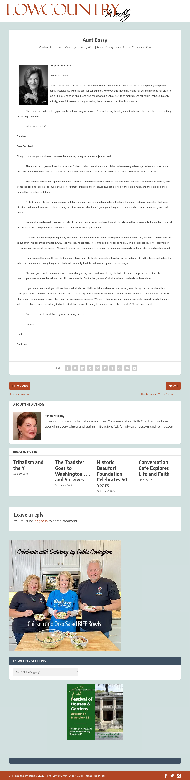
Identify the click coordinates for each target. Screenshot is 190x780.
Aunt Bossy (105, 47)
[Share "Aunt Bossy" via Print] (134, 368)
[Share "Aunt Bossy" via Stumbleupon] (119, 368)
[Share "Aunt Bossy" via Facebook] (67, 368)
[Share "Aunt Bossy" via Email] (127, 368)
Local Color (123, 47)
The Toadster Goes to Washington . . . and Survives (72, 471)
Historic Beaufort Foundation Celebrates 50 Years (112, 473)
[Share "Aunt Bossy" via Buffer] (112, 368)
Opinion (138, 47)
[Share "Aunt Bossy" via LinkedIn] (105, 368)
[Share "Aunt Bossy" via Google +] (82, 368)
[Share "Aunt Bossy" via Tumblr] (90, 368)
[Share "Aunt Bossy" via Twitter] (75, 368)
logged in (41, 521)
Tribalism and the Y (28, 465)
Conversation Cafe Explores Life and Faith (154, 468)
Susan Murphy (65, 47)
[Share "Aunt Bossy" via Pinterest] (97, 368)
